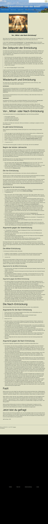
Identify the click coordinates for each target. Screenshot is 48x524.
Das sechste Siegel (29, 42)
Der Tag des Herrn (38, 214)
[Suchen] (46, 1)
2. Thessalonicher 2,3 (33, 213)
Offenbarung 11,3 (26, 162)
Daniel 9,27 (19, 209)
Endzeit (14, 427)
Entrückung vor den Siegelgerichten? (16, 42)
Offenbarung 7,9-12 (6, 90)
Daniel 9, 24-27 (9, 205)
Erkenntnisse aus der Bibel (24, 6)
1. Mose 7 (19, 199)
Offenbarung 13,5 (28, 165)
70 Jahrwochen (20, 205)
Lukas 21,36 (35, 89)
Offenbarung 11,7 (19, 163)
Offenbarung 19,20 (16, 167)
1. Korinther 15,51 (41, 89)
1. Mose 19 (41, 199)
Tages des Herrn (39, 100)
